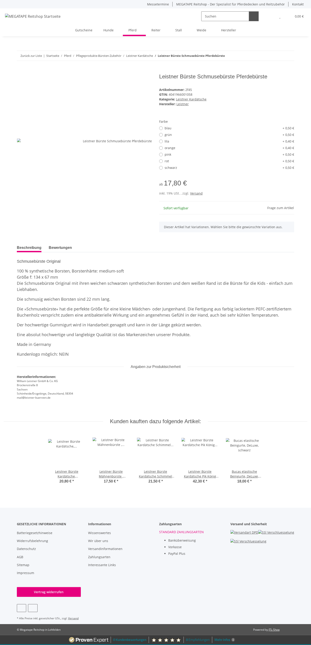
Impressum (25, 573)
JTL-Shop (274, 630)
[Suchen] (254, 16)
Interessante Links (102, 565)
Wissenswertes (99, 533)
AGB (20, 557)
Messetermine (158, 4)
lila (229, 141)
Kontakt (298, 4)
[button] (271, 16)
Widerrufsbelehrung (32, 541)
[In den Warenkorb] (20, 70)
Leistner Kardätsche (191, 99)
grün (229, 134)
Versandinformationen (105, 549)
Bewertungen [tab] (60, 248)
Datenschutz (26, 549)
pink (229, 154)
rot (229, 161)
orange (229, 148)
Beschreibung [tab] (29, 248)
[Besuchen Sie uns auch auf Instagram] (32, 608)
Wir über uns (98, 541)
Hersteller (228, 30)
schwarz (229, 167)
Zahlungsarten (99, 557)
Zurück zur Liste (31, 56)
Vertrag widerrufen (49, 592)
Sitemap (23, 565)
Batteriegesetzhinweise (34, 533)
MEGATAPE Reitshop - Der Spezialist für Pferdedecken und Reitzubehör (230, 4)
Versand (196, 193)
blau (229, 128)
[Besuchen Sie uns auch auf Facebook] (21, 608)
